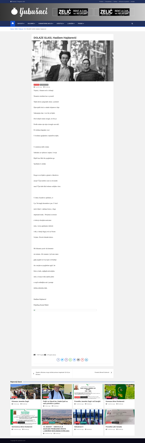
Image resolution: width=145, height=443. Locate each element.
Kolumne (31, 23)
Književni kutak (44, 84)
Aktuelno (36, 84)
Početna (101, 1)
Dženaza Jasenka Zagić (20, 401)
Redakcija (47, 87)
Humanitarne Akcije (45, 23)
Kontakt (133, 1)
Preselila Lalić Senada (114, 427)
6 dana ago (16, 404)
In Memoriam (21, 397)
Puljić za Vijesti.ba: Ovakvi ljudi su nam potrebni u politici (55, 402)
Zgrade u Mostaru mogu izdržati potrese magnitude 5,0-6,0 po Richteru (53, 373)
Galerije (115, 1)
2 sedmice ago (17, 429)
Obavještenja (108, 1)
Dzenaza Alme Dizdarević (115, 401)
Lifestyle (60, 23)
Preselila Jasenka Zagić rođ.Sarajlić (87, 401)
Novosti (20, 23)
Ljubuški (70, 23)
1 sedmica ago (80, 404)
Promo (80, 23)
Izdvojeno (52, 422)
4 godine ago (38, 87)
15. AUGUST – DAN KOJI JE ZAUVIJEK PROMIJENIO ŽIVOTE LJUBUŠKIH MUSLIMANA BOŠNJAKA (56, 429)
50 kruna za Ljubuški (124, 1)
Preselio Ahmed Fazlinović (102, 372)
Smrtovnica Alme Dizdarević (22, 427)
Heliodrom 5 (78, 427)
